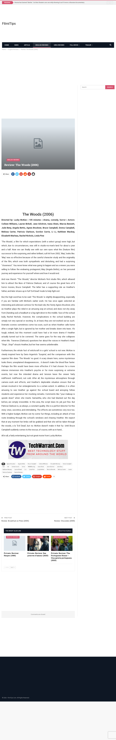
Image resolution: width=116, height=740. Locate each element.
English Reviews (41, 45)
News (16, 45)
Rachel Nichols (18, 472)
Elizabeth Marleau (55, 463)
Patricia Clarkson (7, 472)
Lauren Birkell (18, 469)
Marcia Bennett (51, 469)
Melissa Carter (62, 469)
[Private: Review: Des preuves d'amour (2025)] (38, 543)
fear (4, 466)
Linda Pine (32, 469)
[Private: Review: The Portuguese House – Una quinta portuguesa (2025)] (61, 543)
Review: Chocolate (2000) (64, 521)
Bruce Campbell (32, 463)
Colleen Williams (43, 463)
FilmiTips (9, 23)
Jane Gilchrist (50, 466)
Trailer (88, 45)
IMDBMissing (31, 466)
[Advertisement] (77, 23)
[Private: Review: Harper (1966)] (14, 543)
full (8, 466)
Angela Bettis (21, 463)
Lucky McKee (40, 469)
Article (27, 45)
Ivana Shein (41, 466)
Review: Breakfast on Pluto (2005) (15, 521)
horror (23, 466)
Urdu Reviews (59, 45)
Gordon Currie (15, 466)
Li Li (25, 469)
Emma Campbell (67, 463)
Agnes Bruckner (11, 463)
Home (7, 45)
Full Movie (74, 45)
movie (70, 469)
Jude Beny (60, 466)
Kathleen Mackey (7, 469)
